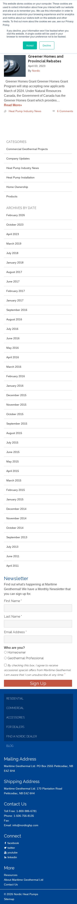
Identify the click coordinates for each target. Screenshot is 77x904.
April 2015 (12, 471)
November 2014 (16, 518)
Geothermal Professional (25, 658)
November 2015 (16, 404)
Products (11, 196)
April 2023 (12, 234)
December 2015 (16, 395)
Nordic (36, 70)
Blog (9, 745)
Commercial (15, 708)
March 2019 (13, 243)
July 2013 (12, 546)
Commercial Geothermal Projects (27, 149)
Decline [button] (47, 45)
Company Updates (18, 158)
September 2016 (16, 309)
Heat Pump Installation (20, 177)
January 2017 (14, 300)
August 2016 (14, 319)
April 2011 (12, 565)
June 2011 (12, 556)
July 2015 (12, 442)
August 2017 (14, 272)
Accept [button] (30, 45)
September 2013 (16, 537)
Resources (10, 875)
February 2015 (15, 489)
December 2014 (16, 508)
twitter (11, 847)
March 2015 (13, 480)
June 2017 (13, 281)
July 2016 (12, 328)
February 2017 (15, 291)
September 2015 (16, 423)
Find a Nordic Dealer (21, 736)
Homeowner (16, 652)
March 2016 (13, 366)
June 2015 (13, 452)
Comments (65, 111)
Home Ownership (17, 186)
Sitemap (9, 899)
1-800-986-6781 (26, 811)
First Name (13, 601)
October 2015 (14, 414)
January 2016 (14, 385)
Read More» (13, 105)
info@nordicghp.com (25, 825)
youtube (12, 852)
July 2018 (12, 253)
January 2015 (14, 499)
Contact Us (11, 884)
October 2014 (14, 527)
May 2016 (12, 347)
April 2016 (12, 357)
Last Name (13, 616)
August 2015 (14, 433)
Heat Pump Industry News (25, 111)
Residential (14, 698)
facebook (13, 843)
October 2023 (14, 224)
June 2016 (13, 338)
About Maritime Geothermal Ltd (23, 879)
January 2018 (14, 262)
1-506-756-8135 (24, 815)
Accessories (15, 717)
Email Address (15, 632)
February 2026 (15, 215)
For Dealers (15, 727)
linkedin (12, 857)
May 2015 (12, 461)
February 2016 (15, 376)
